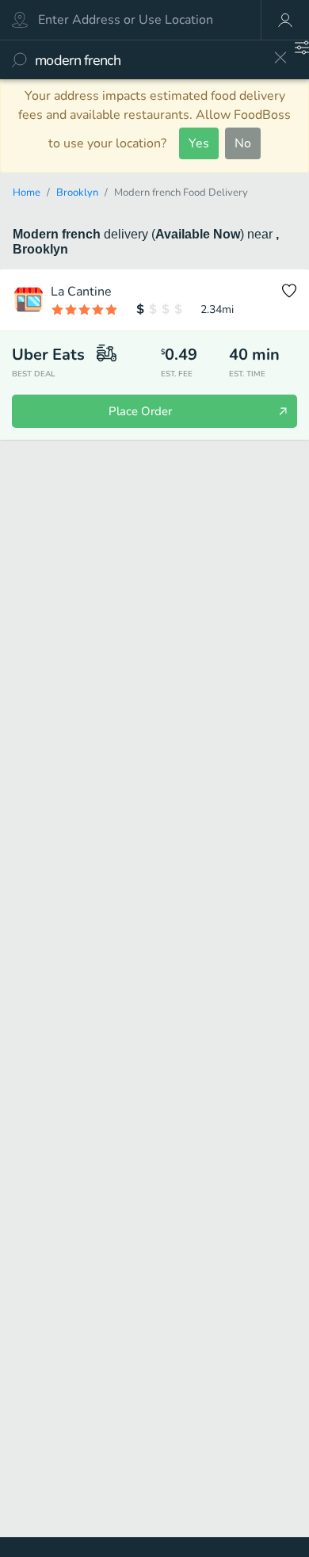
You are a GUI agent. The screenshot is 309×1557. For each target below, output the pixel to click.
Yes (199, 143)
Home (26, 192)
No (243, 143)
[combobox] (148, 59)
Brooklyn (77, 192)
